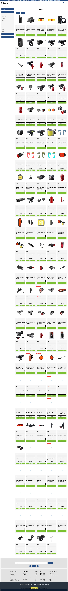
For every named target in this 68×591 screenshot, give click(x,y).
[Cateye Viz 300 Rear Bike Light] (20, 380)
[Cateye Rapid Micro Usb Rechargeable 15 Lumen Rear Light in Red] (20, 425)
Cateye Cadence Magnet (29, 502)
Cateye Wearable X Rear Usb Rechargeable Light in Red (40, 368)
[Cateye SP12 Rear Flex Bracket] (20, 403)
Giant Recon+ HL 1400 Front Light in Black (51, 75)
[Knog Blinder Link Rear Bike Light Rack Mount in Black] (51, 20)
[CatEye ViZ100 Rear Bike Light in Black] (41, 65)
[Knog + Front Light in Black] (51, 222)
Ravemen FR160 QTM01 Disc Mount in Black (40, 210)
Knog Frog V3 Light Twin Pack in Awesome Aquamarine (51, 165)
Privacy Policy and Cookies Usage (14, 580)
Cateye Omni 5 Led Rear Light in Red (30, 458)
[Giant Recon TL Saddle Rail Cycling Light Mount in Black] (51, 268)
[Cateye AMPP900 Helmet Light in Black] (31, 42)
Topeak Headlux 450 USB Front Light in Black (20, 278)
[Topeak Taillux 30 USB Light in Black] (41, 268)
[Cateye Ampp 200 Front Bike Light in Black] (51, 335)
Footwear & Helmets (22, 2)
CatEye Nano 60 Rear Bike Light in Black (51, 188)
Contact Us (50, 580)
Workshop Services (51, 2)
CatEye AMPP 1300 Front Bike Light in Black (41, 98)
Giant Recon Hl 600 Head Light (30, 119)
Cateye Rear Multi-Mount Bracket (29, 436)
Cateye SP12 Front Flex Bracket (30, 412)
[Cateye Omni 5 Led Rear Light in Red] (31, 448)
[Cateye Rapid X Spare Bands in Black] (41, 245)
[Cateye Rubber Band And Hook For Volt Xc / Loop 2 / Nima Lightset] (51, 448)
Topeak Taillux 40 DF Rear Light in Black (51, 255)
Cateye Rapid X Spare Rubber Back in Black (30, 255)
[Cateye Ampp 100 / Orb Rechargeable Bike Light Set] (20, 335)
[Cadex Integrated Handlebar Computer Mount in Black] (20, 65)
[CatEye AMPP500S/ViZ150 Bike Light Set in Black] (31, 65)
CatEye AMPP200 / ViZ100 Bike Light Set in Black (51, 98)
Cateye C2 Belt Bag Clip (40, 502)
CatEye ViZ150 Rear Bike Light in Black (20, 120)
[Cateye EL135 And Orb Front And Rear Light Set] (62, 448)
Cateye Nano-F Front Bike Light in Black (20, 143)
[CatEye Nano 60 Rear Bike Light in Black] (51, 177)
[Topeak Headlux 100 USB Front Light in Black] (20, 538)
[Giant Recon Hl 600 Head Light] (31, 110)
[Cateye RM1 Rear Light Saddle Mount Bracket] (31, 335)
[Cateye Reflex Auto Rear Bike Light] (51, 403)
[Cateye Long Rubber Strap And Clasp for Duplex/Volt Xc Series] (62, 358)
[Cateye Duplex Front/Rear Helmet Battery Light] (51, 470)
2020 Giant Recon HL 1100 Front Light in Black (20, 323)
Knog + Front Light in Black (50, 232)
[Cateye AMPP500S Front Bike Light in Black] (62, 42)
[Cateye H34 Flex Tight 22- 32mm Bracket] (20, 470)
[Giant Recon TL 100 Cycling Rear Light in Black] (62, 313)
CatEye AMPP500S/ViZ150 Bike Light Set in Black (30, 75)
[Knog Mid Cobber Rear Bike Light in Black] (51, 200)
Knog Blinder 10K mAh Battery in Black (20, 30)
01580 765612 (51, 573)
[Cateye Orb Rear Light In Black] (41, 425)
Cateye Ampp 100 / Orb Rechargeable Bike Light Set (19, 345)
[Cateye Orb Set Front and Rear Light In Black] (62, 425)
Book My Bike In (25, 575)
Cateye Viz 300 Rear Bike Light (20, 390)
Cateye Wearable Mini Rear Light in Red (51, 368)
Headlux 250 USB (49, 525)
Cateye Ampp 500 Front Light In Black (20, 526)
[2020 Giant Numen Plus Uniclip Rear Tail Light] (51, 538)
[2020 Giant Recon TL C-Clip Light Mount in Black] (31, 290)
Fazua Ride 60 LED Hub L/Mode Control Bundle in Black (62, 30)
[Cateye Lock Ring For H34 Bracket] (41, 470)
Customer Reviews (25, 578)
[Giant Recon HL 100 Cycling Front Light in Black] (51, 313)
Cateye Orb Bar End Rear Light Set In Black (20, 458)
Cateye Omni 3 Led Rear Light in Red (41, 458)
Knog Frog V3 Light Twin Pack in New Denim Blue (62, 143)
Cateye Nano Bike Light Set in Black (62, 120)
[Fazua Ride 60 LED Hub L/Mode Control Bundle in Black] (62, 20)
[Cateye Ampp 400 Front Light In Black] (31, 515)
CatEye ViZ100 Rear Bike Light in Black (41, 75)
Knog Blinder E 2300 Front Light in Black (30, 30)
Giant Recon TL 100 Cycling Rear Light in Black (62, 323)
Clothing (16, 2)
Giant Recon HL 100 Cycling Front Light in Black (51, 323)
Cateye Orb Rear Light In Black (41, 435)
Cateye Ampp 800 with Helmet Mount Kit (62, 503)
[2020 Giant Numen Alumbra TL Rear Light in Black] (62, 290)
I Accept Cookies (34, 588)
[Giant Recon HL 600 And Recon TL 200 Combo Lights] (20, 87)
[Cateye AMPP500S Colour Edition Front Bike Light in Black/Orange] (41, 132)
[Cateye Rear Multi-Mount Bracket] (31, 425)
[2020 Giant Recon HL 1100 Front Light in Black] (20, 313)
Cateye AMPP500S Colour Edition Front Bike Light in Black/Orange (40, 143)
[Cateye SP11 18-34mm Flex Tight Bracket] (41, 403)
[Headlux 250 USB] (51, 515)
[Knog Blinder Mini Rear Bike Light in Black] (62, 155)
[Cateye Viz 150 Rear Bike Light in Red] (41, 335)
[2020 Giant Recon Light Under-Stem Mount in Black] (31, 538)
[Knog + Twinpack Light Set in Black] (31, 222)
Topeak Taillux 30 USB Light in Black (41, 278)
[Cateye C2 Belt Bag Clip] (41, 493)
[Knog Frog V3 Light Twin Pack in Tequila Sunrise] (31, 155)
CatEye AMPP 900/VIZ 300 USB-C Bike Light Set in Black (62, 98)
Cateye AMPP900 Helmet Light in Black (30, 52)
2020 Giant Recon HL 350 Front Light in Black (30, 323)
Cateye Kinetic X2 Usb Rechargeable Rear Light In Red (62, 413)
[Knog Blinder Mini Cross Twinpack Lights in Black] (20, 245)
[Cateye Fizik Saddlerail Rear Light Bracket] (62, 380)
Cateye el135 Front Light (29, 480)
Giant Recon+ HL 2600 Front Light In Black (30, 98)
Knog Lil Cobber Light (50, 142)
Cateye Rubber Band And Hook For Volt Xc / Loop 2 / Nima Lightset (51, 458)
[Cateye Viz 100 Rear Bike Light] (31, 380)
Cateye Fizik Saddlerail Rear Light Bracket (61, 391)
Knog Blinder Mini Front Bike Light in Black (19, 188)
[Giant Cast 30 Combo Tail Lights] (51, 110)
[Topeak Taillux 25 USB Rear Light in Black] (62, 515)
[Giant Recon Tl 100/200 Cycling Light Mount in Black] (62, 268)
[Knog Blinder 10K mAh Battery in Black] (20, 20)
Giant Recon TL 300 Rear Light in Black (62, 75)
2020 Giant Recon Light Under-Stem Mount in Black (30, 548)
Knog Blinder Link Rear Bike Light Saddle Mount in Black (40, 30)
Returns (11, 578)
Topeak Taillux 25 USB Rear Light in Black (62, 526)
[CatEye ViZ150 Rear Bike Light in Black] (20, 110)
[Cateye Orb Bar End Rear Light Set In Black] (20, 448)
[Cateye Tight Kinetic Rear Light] (41, 380)
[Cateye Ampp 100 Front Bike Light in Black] (62, 335)
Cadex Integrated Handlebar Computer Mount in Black (19, 75)
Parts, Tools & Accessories (37, 2)
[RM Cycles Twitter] (33, 566)
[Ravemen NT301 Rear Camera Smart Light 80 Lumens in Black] (20, 42)
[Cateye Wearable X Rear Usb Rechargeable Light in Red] (41, 358)
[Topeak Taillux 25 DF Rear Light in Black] (31, 268)
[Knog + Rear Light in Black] (62, 200)
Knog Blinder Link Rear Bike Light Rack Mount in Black (50, 30)
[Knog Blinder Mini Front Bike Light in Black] (20, 177)
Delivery (11, 573)
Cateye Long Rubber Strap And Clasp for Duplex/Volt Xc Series (62, 368)
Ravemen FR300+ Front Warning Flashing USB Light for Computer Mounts (41, 188)
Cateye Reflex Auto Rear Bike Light (51, 413)
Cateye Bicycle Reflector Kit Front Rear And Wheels (51, 503)
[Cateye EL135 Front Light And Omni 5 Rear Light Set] (62, 470)
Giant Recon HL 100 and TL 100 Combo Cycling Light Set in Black (41, 323)
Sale (42, 2)
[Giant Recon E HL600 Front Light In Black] (31, 177)
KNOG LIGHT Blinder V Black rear (20, 233)
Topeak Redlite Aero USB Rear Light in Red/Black (62, 255)
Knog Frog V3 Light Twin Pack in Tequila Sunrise (30, 165)
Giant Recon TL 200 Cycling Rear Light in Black (40, 300)
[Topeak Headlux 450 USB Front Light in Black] (20, 268)
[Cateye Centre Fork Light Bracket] (20, 493)
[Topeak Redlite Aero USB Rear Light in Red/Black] (62, 245)
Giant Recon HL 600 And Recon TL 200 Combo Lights (20, 98)
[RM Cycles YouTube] (38, 566)
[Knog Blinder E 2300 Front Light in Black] (31, 20)
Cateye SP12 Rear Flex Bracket (20, 412)
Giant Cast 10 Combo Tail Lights (41, 119)
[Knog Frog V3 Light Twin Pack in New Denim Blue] (62, 132)
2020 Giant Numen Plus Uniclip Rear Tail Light (51, 548)
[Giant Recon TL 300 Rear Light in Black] (62, 65)
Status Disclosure (25, 579)
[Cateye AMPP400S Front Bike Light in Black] (51, 42)
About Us (24, 573)
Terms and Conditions (13, 579)
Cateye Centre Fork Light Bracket (19, 503)
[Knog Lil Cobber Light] (51, 132)
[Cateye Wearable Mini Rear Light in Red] (51, 358)
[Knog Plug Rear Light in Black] (20, 155)
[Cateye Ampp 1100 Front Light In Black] (41, 515)
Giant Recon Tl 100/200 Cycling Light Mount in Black (62, 278)
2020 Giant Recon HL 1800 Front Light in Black (51, 300)
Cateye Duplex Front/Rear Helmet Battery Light (50, 481)
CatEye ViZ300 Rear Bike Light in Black (62, 188)
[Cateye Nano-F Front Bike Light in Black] (20, 132)
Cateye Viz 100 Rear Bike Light (30, 390)
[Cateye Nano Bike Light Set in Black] (62, 110)
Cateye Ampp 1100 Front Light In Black (41, 526)
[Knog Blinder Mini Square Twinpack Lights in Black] (62, 222)
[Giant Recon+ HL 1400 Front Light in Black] (51, 65)
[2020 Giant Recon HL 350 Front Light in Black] (31, 313)
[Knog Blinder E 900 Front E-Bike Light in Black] (41, 42)
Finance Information (12, 575)
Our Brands (45, 2)
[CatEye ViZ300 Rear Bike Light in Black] (62, 177)
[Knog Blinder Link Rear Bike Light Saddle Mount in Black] (41, 20)
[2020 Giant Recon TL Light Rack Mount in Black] (20, 290)
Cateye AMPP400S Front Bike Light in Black (51, 52)
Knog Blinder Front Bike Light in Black (41, 233)
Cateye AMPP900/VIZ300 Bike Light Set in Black (30, 210)
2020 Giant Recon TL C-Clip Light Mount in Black (30, 300)
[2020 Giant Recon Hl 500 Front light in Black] (41, 538)
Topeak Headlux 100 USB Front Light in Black (20, 548)
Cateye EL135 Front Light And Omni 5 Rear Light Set (62, 481)
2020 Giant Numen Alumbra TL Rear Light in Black (62, 300)
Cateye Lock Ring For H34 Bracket (40, 481)
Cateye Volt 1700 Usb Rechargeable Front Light (19, 368)
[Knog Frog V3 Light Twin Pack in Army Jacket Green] (41, 155)
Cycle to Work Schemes (29, 2)
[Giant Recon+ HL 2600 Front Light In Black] (31, 87)
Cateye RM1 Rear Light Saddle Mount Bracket (30, 345)
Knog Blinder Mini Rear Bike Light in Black (61, 165)
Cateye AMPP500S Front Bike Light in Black (62, 52)
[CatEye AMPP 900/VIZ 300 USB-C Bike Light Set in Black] (62, 87)
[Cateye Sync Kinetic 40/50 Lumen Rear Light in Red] (31, 358)
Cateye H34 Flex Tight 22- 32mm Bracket (19, 481)
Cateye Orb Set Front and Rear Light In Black (62, 436)
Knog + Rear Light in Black (61, 209)
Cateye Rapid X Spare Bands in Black (41, 255)
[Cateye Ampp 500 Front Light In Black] (20, 515)
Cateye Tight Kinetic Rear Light (41, 390)
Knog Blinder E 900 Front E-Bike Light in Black (41, 52)
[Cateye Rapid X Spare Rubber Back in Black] (31, 245)
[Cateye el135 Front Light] (31, 470)
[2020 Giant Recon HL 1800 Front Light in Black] (51, 290)
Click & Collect (12, 574)
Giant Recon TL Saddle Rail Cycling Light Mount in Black (51, 278)
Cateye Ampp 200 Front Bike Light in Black (51, 345)
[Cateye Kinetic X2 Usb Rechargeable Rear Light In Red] (62, 403)
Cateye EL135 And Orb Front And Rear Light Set (61, 458)
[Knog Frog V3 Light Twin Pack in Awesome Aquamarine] (51, 155)
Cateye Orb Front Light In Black (51, 435)
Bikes (14, 2)
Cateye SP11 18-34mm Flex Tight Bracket (41, 413)
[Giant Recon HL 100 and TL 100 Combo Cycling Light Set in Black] (41, 313)
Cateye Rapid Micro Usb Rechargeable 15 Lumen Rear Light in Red (19, 436)
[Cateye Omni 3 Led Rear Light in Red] (41, 448)
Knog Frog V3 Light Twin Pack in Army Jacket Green (41, 165)
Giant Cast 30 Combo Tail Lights (51, 119)
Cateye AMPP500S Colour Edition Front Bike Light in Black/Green (29, 143)
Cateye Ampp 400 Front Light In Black (30, 526)
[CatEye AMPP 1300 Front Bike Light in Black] (41, 87)
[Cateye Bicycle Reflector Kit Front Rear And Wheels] (51, 493)
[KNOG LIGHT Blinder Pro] (20, 200)
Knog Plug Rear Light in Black (20, 164)
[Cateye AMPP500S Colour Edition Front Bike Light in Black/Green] (31, 132)
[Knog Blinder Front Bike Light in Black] (41, 222)
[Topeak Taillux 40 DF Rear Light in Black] (51, 245)
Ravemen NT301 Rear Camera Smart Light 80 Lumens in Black (20, 52)
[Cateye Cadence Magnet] (31, 493)
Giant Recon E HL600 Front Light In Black (30, 188)
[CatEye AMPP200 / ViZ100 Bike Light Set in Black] (51, 87)
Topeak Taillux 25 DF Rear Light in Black (30, 278)
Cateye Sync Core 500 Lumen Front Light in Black (51, 391)
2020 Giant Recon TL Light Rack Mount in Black (20, 300)
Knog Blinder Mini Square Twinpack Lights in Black (61, 233)
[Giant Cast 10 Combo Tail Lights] (41, 110)
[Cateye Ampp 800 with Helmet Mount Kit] (62, 493)
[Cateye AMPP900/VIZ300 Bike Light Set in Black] (31, 200)
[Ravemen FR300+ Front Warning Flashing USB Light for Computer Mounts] (41, 177)
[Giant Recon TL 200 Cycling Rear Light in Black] (41, 290)
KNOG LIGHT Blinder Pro (19, 209)
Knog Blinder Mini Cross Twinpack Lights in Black (19, 255)
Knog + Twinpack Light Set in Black (30, 233)
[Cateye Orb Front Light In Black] (51, 425)
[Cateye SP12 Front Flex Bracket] (31, 403)
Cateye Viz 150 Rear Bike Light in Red (41, 345)
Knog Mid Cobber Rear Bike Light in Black (51, 210)
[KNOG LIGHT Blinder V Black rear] (20, 222)
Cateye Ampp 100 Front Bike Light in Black (61, 345)
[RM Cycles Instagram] (35, 566)
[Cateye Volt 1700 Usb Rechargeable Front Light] (20, 358)
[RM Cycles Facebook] (30, 566)
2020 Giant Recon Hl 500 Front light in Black (41, 548)
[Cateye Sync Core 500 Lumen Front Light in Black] (51, 380)
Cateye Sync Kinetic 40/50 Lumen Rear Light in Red (30, 368)
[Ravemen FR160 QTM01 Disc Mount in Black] (41, 200)
